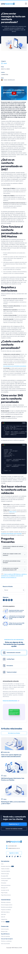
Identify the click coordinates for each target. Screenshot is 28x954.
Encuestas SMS (4, 876)
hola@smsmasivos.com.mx (14, 848)
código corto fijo (12, 511)
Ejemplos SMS (4, 931)
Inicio (2, 863)
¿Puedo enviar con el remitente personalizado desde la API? (10, 569)
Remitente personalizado (6, 907)
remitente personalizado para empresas (11, 533)
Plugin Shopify (4, 892)
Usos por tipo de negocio (7, 938)
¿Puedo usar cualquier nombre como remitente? (12, 554)
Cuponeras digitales (5, 871)
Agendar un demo (14, 853)
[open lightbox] (14, 93)
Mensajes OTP (4, 887)
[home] (9, 4)
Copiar (24, 423)
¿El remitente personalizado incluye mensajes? (11, 561)
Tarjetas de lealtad (5, 868)
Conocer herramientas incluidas (14, 829)
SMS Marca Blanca (5, 912)
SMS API (3, 916)
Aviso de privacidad (5, 943)
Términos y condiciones (6, 941)
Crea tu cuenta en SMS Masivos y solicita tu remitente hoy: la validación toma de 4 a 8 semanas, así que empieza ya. (14, 575)
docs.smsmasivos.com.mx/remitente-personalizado (14, 366)
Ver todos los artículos (14, 733)
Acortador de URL (5, 890)
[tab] (14, 652)
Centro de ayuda (5, 929)
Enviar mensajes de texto (6, 904)
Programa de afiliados (6, 909)
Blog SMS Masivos (5, 933)
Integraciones (4, 919)
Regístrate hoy (14, 824)
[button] (26, 3)
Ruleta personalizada (5, 885)
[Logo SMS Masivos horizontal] (14, 841)
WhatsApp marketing (5, 902)
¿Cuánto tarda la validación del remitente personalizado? (13, 547)
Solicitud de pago (5, 873)
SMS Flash (3, 914)
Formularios (3, 882)
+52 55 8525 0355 (12, 846)
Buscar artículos (8, 586)
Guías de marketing (5, 936)
